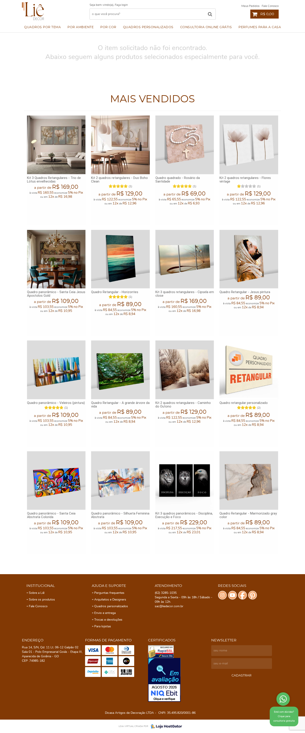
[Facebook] (242, 595)
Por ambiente (80, 27)
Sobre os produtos (42, 599)
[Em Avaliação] (178, 680)
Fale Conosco (270, 6)
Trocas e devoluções (108, 619)
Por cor (108, 27)
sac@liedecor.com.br (169, 606)
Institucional (40, 586)
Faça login (121, 5)
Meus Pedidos (250, 6)
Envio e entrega (105, 613)
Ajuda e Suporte (109, 586)
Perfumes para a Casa (259, 27)
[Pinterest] (252, 595)
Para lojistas (102, 626)
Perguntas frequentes (109, 592)
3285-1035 (166, 592)
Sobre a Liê (36, 592)
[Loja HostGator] (165, 726)
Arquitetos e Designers (110, 599)
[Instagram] (222, 595)
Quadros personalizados (148, 27)
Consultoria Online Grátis (206, 27)
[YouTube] (232, 595)
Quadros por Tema (42, 27)
